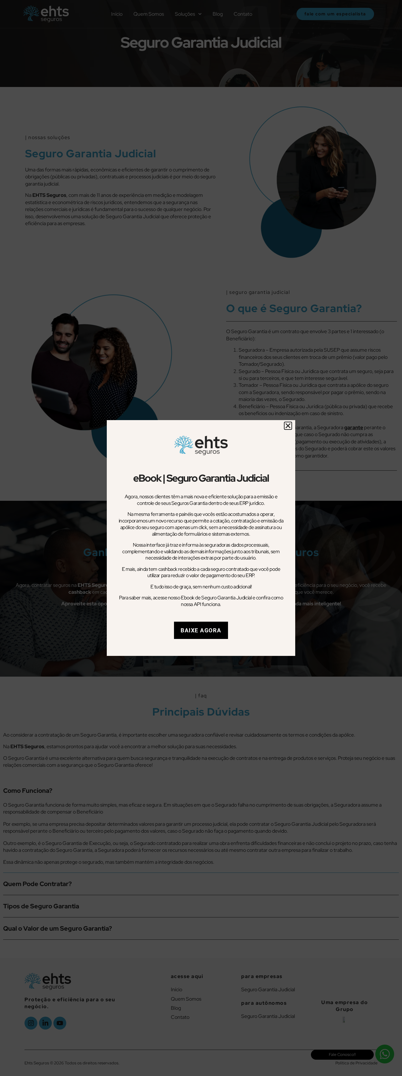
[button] (288, 425)
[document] (201, 538)
